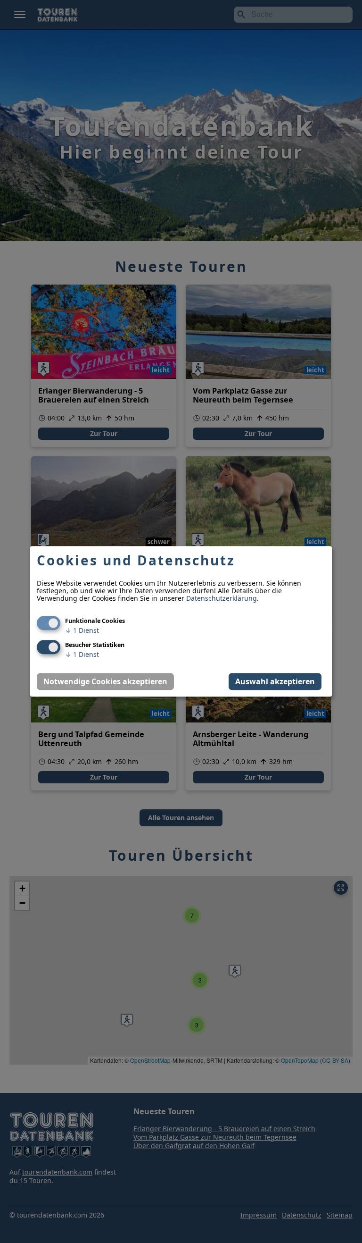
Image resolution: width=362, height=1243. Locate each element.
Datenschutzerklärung (221, 598)
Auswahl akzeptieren (275, 682)
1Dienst (82, 630)
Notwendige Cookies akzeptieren (105, 682)
